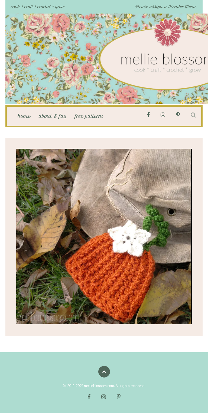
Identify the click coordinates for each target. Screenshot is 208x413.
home (24, 116)
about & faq (53, 116)
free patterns (89, 116)
